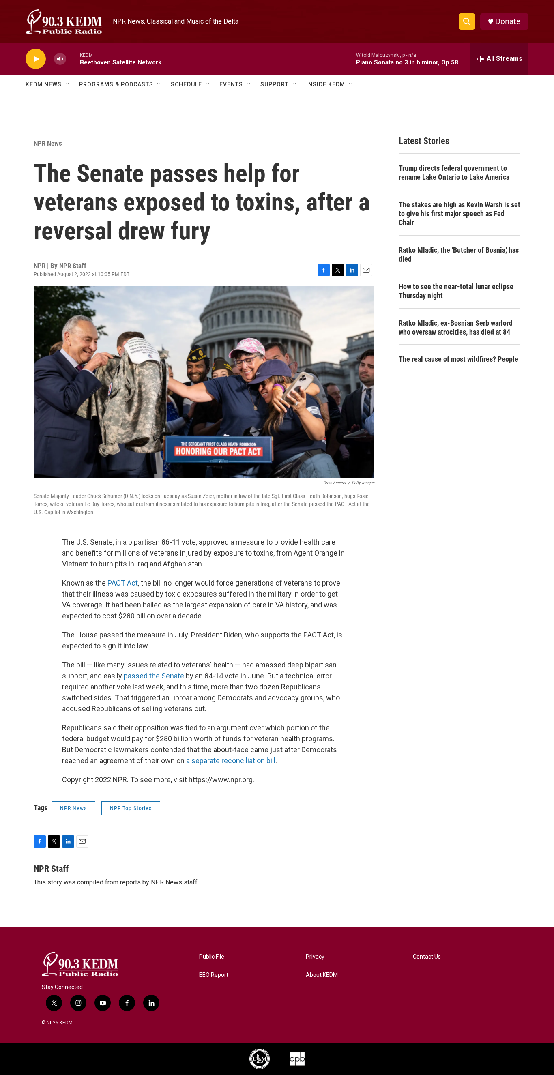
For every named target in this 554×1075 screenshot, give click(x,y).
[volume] (60, 59)
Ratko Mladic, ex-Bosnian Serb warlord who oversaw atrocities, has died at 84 (456, 327)
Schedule (186, 84)
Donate (507, 21)
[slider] (73, 58)
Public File (211, 957)
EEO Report (213, 975)
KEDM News (44, 84)
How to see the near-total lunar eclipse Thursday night (456, 291)
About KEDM (322, 975)
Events (231, 84)
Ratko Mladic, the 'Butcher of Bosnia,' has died (459, 254)
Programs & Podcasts (116, 84)
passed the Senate (154, 676)
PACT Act (122, 583)
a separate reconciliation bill (230, 760)
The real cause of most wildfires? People (458, 359)
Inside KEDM (325, 84)
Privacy (315, 957)
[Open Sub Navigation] (67, 84)
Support (274, 84)
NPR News (48, 143)
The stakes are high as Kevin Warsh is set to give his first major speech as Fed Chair (459, 213)
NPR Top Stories (131, 808)
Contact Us (427, 957)
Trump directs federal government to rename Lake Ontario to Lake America (454, 172)
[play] (35, 59)
